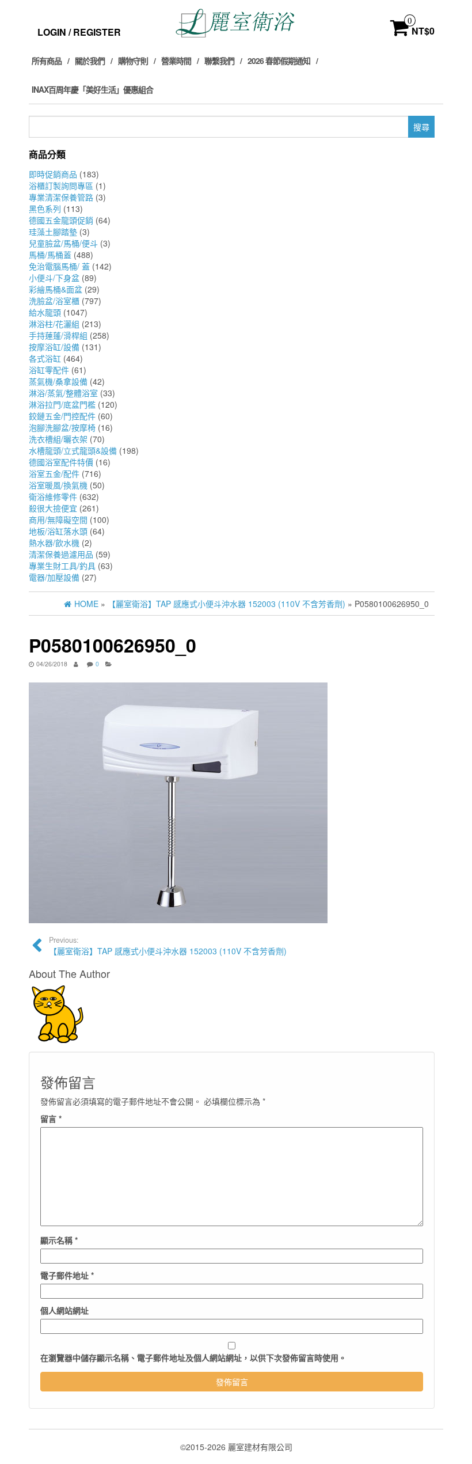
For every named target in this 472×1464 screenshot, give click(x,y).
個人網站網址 (64, 1310)
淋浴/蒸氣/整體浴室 (63, 393)
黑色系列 (45, 208)
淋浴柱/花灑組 (54, 323)
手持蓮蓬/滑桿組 (58, 335)
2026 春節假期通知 (279, 60)
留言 (51, 1118)
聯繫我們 (219, 60)
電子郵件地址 (67, 1275)
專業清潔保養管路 (61, 197)
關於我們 (90, 60)
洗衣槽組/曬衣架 (58, 439)
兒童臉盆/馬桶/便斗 (63, 243)
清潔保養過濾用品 (61, 554)
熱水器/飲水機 (54, 542)
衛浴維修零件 (53, 496)
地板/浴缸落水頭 (58, 531)
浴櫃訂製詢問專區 (61, 185)
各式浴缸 (45, 358)
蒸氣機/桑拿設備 (58, 381)
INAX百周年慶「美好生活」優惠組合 (92, 89)
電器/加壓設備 (54, 577)
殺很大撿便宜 (53, 508)
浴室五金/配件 (54, 473)
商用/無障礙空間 (58, 519)
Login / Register (79, 32)
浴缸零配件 (49, 370)
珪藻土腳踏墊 (53, 231)
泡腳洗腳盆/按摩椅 (62, 427)
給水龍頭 (45, 312)
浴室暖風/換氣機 (58, 485)
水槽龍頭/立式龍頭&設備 (73, 450)
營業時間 (176, 60)
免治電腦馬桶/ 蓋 (59, 266)
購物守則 (133, 60)
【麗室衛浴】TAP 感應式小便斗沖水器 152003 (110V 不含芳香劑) (168, 946)
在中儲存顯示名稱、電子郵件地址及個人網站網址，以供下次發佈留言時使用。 (193, 1357)
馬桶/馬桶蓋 (50, 254)
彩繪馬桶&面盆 (55, 289)
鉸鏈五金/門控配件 (62, 416)
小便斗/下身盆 (54, 277)
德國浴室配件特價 (61, 462)
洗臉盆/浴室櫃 (54, 300)
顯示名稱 (59, 1240)
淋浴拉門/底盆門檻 (62, 404)
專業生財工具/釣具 (62, 565)
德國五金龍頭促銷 (61, 220)
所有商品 (47, 60)
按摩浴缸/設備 (54, 346)
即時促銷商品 (53, 174)
